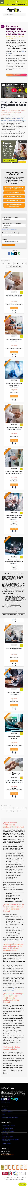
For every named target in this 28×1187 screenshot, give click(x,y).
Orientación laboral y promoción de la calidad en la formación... (14, 561)
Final (20, 266)
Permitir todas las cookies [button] (9, 614)
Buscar (9, 245)
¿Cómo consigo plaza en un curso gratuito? (13, 941)
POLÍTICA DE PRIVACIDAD (8, 1131)
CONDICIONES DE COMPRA (8, 1125)
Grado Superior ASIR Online (14, 193)
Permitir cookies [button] (14, 611)
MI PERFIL (4, 1109)
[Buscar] (23, 14)
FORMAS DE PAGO (6, 1143)
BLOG (3, 1114)
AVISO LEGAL (5, 1133)
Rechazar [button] (21, 614)
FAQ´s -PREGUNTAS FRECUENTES (10, 1117)
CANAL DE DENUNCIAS (7, 1136)
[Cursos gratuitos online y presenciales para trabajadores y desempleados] (14, 10)
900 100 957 (11, 4)
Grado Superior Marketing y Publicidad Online (14, 205)
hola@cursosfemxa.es (7, 1155)
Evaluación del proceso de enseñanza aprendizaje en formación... (14, 517)
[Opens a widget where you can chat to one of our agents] (22, 1184)
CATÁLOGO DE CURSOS (7, 1111)
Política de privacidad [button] (7, 606)
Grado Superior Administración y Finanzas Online (14, 188)
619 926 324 (22, 4)
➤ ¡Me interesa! (16, 75)
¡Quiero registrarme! (21, 1)
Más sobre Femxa (5, 1102)
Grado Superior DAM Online (14, 196)
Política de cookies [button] (15, 605)
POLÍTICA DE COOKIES (7, 1128)
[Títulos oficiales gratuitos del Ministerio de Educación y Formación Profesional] (14, 151)
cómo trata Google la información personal (12, 591)
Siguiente (15, 266)
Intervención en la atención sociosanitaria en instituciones (14, 385)
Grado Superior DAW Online (14, 200)
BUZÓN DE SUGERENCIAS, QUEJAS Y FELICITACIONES (10, 1140)
